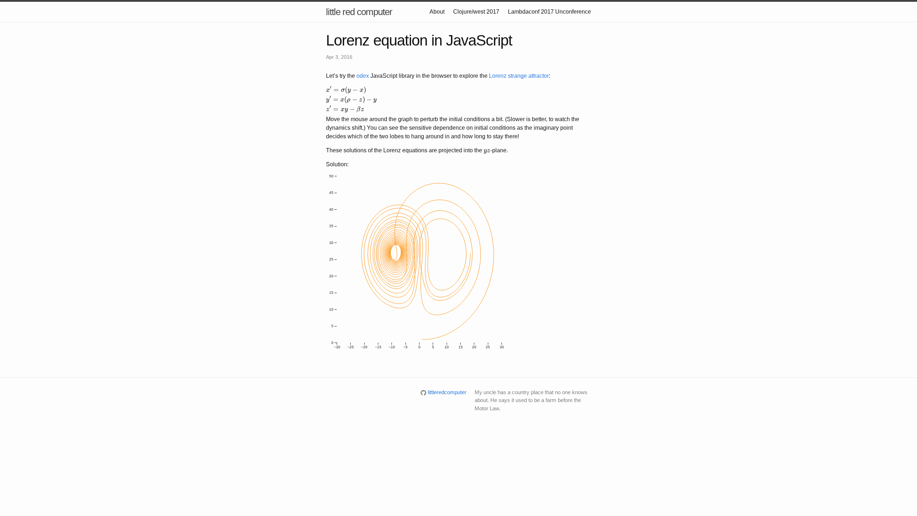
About (437, 12)
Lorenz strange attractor (519, 76)
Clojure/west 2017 (476, 12)
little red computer (359, 11)
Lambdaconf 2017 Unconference (549, 12)
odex (362, 76)
